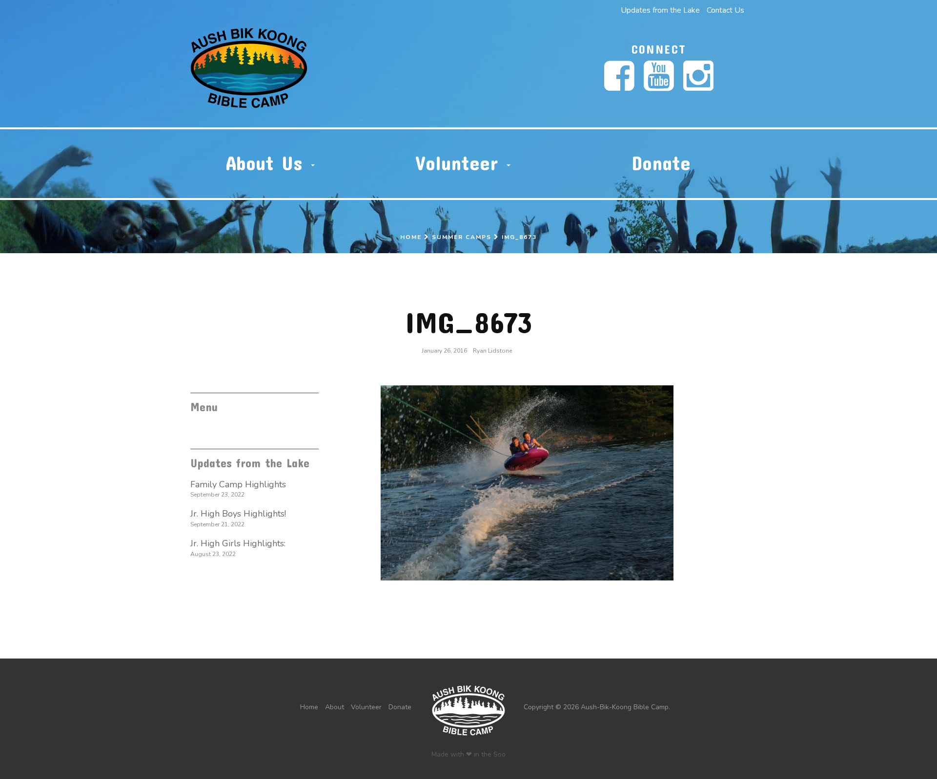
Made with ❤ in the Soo (468, 754)
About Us (268, 162)
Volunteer (460, 162)
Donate (661, 162)
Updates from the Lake (660, 10)
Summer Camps (461, 237)
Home (411, 237)
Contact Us (725, 10)
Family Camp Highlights (238, 484)
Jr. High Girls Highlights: (237, 543)
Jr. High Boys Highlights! (238, 513)
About (334, 707)
